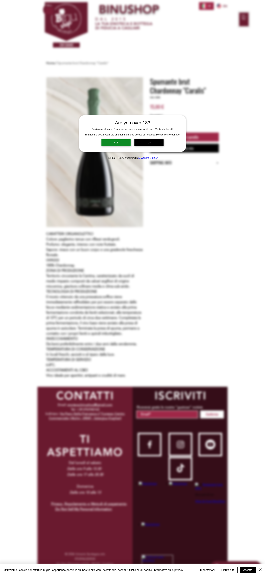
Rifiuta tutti (227, 570)
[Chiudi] (260, 570)
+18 (116, 142)
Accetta (247, 570)
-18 (149, 142)
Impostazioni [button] (207, 570)
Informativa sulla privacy (168, 570)
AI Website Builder (148, 158)
